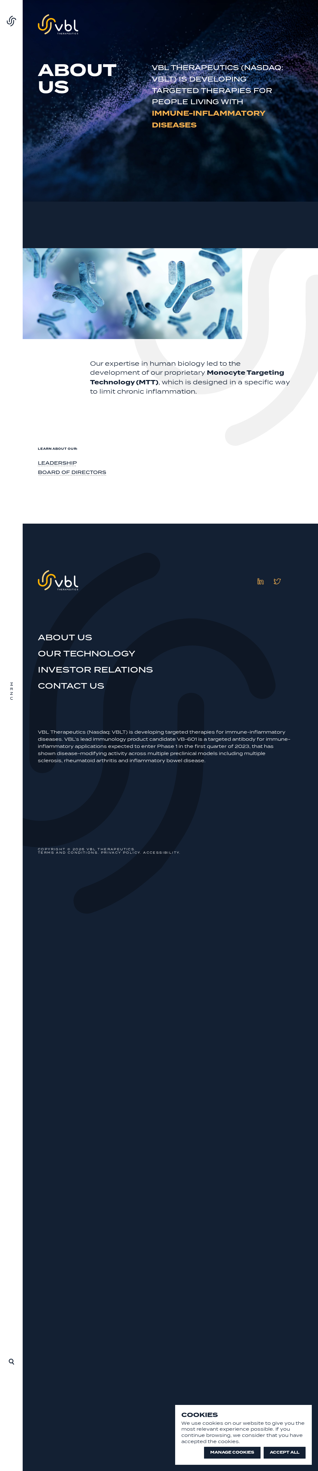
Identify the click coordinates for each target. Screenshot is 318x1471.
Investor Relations (95, 669)
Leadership (57, 463)
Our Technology (86, 653)
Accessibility (161, 853)
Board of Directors (72, 472)
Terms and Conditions (68, 853)
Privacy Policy (120, 853)
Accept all (284, 1452)
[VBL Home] (11, 22)
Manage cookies (232, 1452)
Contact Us (71, 685)
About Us (65, 637)
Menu (11, 692)
